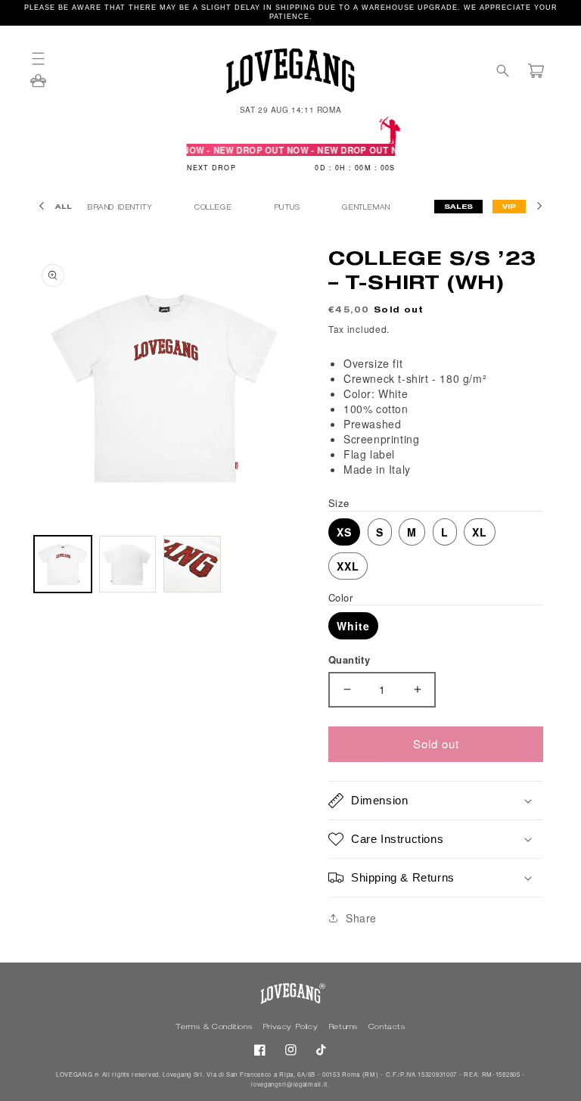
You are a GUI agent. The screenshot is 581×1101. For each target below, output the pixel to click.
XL (479, 532)
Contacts (386, 1027)
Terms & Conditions (215, 1027)
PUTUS (288, 208)
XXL (348, 566)
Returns (344, 1027)
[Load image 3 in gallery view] (192, 564)
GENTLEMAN (367, 208)
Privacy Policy (292, 1027)
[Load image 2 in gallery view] (128, 564)
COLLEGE (214, 208)
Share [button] (361, 917)
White (353, 625)
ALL (63, 207)
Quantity (349, 659)
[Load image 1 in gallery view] (63, 564)
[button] (45, 58)
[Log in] (38, 85)
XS (344, 532)
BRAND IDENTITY (121, 208)
